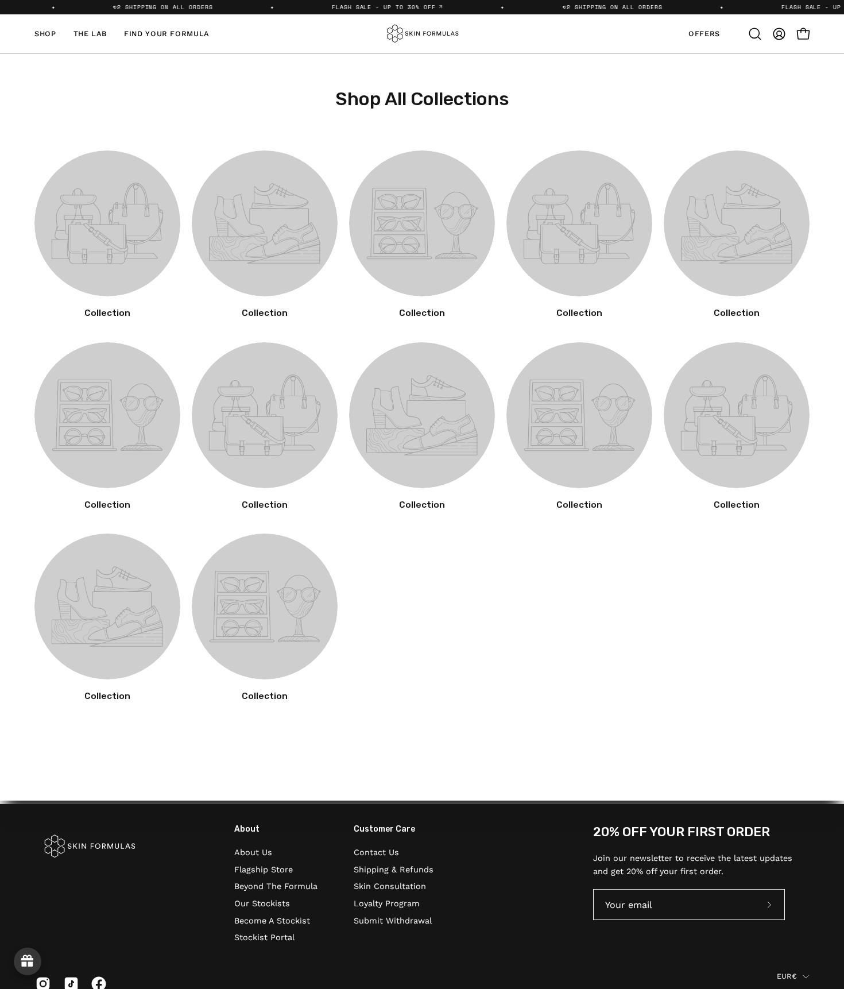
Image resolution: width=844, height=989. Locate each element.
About (247, 829)
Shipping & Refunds (393, 869)
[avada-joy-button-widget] (27, 961)
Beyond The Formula (276, 886)
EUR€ (787, 975)
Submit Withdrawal (393, 920)
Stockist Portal (264, 937)
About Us (253, 852)
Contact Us (376, 852)
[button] (755, 34)
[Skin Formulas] (422, 33)
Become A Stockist (272, 920)
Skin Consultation (390, 886)
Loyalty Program (387, 903)
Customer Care (384, 829)
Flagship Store (263, 869)
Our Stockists (262, 903)
